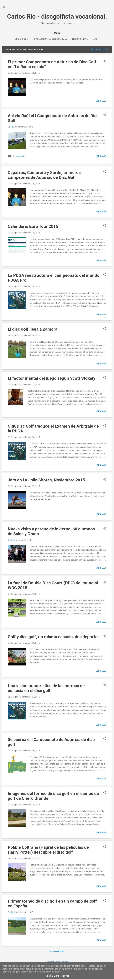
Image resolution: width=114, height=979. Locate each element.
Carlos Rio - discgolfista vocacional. (57, 16)
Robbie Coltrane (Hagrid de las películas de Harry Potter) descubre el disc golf (48, 850)
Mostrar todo (99, 49)
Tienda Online (80, 39)
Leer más (101, 101)
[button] (104, 61)
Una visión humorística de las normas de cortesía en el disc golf (46, 688)
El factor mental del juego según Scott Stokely (51, 378)
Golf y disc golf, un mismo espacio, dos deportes (54, 636)
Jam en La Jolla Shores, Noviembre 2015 (46, 480)
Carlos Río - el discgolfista (50, 39)
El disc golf (22, 39)
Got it (65, 976)
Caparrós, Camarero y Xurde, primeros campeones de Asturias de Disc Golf (44, 175)
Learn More (53, 976)
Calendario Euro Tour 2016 (33, 226)
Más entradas (57, 951)
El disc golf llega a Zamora (32, 329)
